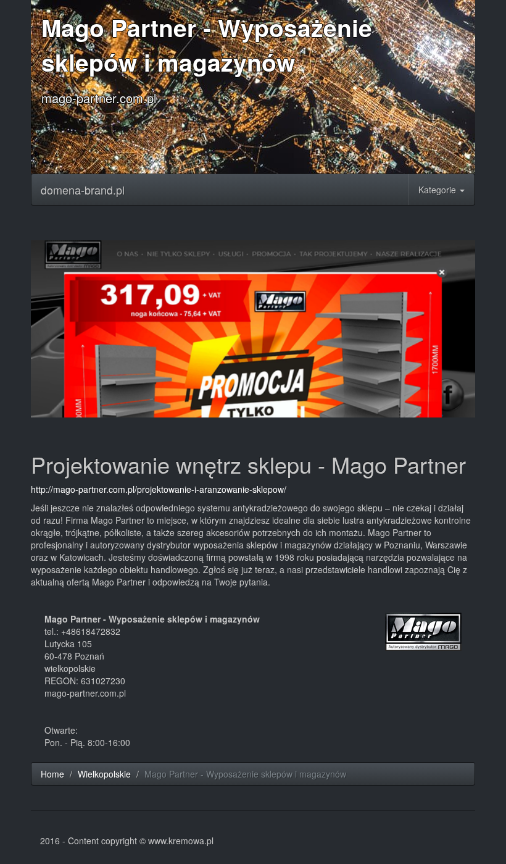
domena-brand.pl (83, 190)
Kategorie (438, 189)
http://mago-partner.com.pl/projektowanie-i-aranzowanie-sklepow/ (158, 489)
